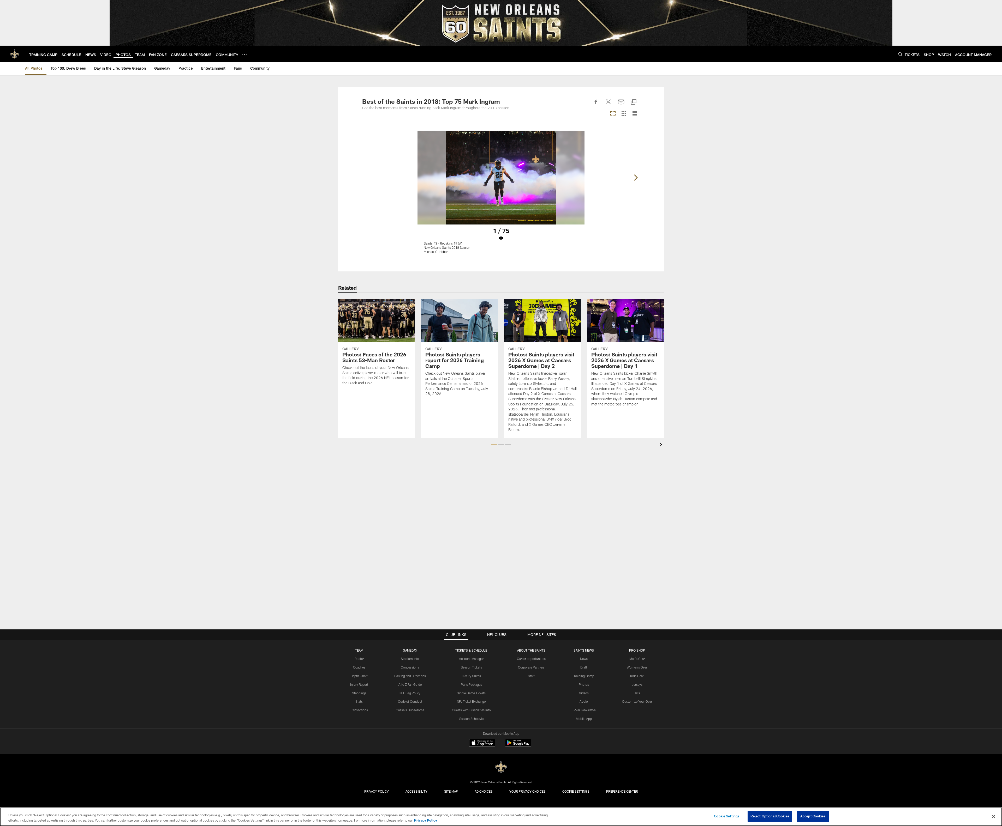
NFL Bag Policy (409, 693)
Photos (584, 684)
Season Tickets (471, 667)
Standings (359, 693)
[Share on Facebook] (596, 105)
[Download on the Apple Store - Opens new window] (482, 743)
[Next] (636, 177)
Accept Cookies (813, 816)
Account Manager (471, 658)
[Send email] (621, 105)
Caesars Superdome (410, 710)
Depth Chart (359, 676)
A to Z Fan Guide (410, 684)
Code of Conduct (410, 701)
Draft (583, 667)
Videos (584, 693)
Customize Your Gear (637, 701)
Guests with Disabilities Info (471, 710)
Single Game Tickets (471, 693)
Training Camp (584, 676)
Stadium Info (410, 658)
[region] (501, 816)
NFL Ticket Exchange (471, 701)
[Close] (993, 816)
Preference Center (622, 791)
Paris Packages (471, 684)
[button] (494, 444)
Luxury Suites (471, 676)
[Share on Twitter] (608, 105)
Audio (584, 701)
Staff (531, 676)
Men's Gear (637, 658)
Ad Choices (484, 791)
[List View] (634, 114)
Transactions (359, 710)
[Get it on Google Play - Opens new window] (518, 745)
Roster (359, 658)
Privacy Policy (376, 791)
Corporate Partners (531, 667)
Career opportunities (531, 658)
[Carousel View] (613, 114)
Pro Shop (637, 650)
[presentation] (662, 445)
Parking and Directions (410, 676)
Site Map (451, 791)
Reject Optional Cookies (769, 816)
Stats (359, 701)
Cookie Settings (575, 791)
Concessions (410, 667)
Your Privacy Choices (527, 791)
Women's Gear (637, 667)
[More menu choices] (244, 54)
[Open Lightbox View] (501, 195)
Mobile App (584, 718)
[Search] (900, 54)
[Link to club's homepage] (14, 54)
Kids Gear (637, 676)
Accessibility (416, 791)
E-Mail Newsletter (584, 710)
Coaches (359, 667)
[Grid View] (623, 114)
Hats (637, 693)
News (584, 658)
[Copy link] (633, 102)
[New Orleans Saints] (501, 767)
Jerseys (637, 684)
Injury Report (359, 684)
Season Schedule (471, 718)
